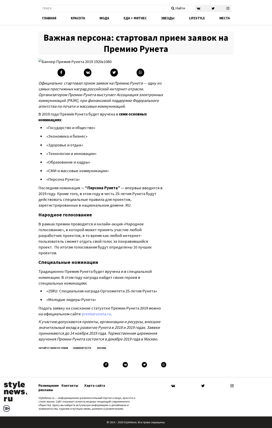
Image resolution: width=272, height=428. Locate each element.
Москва (101, 348)
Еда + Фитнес (135, 18)
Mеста (224, 18)
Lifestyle (197, 18)
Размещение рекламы (48, 387)
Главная (49, 18)
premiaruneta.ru (96, 314)
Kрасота (78, 18)
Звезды (167, 18)
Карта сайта (94, 385)
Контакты (70, 385)
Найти (179, 8)
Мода (104, 18)
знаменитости (82, 348)
